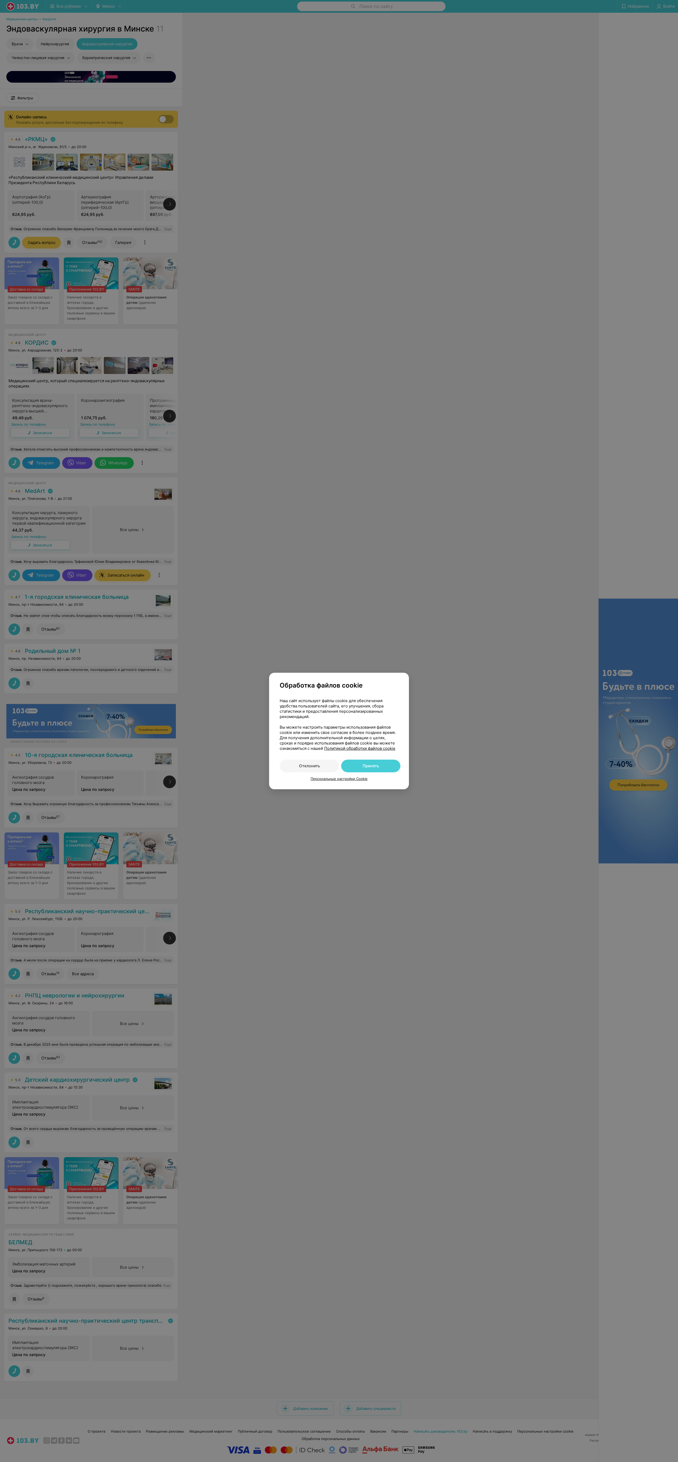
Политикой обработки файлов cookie (359, 748)
